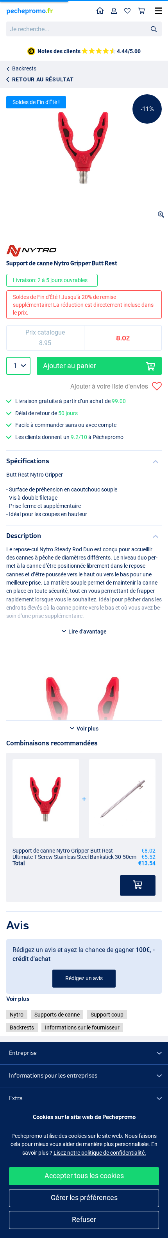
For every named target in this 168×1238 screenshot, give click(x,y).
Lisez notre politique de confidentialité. (100, 1153)
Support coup (107, 1014)
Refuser (84, 1219)
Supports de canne (57, 1014)
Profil (114, 11)
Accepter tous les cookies (84, 1175)
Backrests (24, 68)
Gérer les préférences (84, 1197)
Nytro (16, 1014)
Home (100, 11)
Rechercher (153, 28)
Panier (142, 11)
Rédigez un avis (84, 978)
